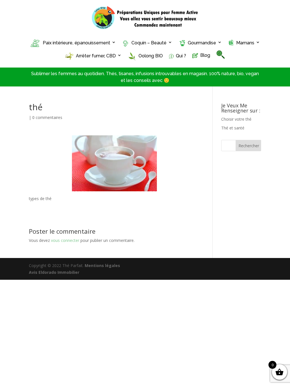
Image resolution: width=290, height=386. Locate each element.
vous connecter (65, 240)
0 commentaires (47, 117)
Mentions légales (102, 265)
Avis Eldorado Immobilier (54, 272)
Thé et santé (232, 128)
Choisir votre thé (236, 119)
